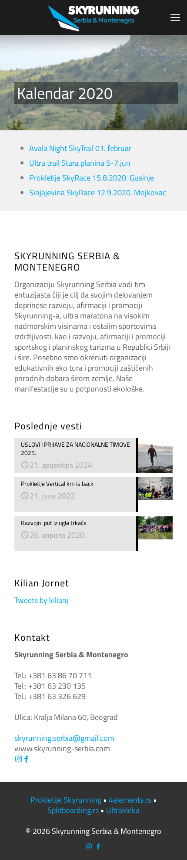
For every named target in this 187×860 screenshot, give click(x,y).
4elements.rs (130, 800)
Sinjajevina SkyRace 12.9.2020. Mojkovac (97, 192)
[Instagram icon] (89, 846)
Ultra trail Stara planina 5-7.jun (79, 163)
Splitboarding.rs (73, 810)
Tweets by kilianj (41, 600)
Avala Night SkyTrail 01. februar (80, 148)
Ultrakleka (123, 810)
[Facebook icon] (98, 846)
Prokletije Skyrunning (65, 800)
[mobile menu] (175, 17)
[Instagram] (18, 759)
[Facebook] (26, 759)
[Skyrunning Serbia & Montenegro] (93, 17)
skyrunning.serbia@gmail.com (64, 738)
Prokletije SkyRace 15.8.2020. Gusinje (91, 178)
